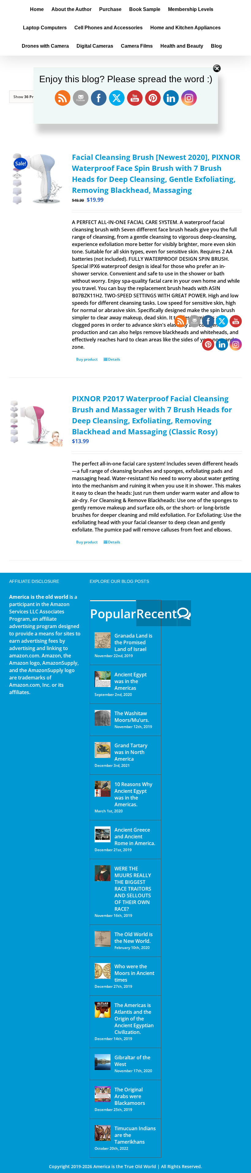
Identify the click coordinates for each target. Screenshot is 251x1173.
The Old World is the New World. (133, 937)
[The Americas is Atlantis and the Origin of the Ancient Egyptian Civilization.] (103, 1010)
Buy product (87, 359)
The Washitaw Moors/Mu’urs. (131, 716)
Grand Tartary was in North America (131, 752)
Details (114, 359)
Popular (113, 613)
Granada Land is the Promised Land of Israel (133, 642)
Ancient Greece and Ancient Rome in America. (134, 836)
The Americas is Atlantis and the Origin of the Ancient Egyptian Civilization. (134, 1018)
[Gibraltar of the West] (103, 1062)
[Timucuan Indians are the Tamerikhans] (103, 1133)
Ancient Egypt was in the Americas (130, 681)
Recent (156, 613)
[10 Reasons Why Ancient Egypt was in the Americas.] (103, 789)
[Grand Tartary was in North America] (103, 750)
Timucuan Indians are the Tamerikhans (135, 1135)
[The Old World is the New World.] (103, 939)
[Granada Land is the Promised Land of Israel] (103, 640)
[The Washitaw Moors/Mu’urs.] (103, 718)
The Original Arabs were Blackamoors (129, 1096)
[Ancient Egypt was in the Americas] (103, 679)
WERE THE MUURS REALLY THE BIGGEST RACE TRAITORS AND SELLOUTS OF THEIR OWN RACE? (132, 888)
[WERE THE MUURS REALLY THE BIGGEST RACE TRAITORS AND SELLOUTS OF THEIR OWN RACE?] (103, 873)
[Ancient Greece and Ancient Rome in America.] (103, 834)
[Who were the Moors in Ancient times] (103, 971)
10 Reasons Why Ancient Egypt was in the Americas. (133, 794)
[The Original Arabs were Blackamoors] (103, 1094)
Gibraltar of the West (132, 1061)
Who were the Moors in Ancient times (134, 973)
